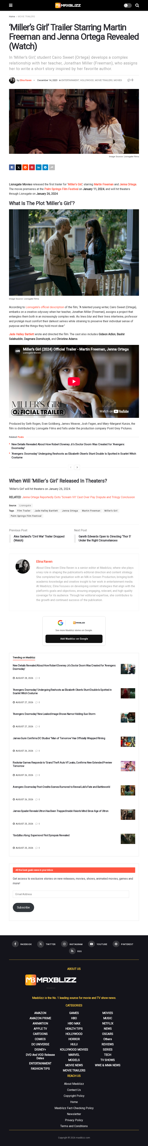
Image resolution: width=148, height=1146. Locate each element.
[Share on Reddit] (25, 167)
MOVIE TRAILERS (26, 16)
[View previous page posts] (70, 467)
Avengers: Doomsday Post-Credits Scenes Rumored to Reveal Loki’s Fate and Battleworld (61, 786)
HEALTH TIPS (74, 1028)
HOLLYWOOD (87, 80)
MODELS (74, 1060)
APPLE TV (40, 1028)
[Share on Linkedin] (39, 167)
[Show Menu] (10, 5)
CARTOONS (40, 1034)
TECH (107, 1054)
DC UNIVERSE (40, 1044)
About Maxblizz (74, 1083)
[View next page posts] (77, 467)
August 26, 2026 (24, 751)
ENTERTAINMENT (70, 80)
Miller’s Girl (75, 184)
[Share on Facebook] (12, 167)
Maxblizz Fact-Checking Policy (74, 1108)
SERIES (107, 1049)
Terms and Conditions (74, 1126)
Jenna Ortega (127, 184)
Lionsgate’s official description (45, 307)
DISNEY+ (40, 1049)
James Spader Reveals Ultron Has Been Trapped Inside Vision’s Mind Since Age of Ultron (60, 811)
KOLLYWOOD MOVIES (74, 1049)
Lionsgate (25, 505)
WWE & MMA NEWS (107, 1065)
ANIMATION (40, 1023)
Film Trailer (24, 511)
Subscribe (23, 907)
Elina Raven (26, 80)
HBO (74, 1018)
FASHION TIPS (40, 1068)
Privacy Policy (74, 1120)
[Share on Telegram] (45, 167)
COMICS (40, 1039)
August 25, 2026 (24, 824)
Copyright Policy (74, 1096)
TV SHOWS (108, 1060)
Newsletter (74, 1114)
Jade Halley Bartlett (21, 334)
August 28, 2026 (24, 678)
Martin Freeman (104, 184)
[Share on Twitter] (18, 167)
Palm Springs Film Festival (61, 189)
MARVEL (74, 1054)
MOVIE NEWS (74, 1065)
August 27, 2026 (24, 702)
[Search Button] (137, 5)
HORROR (74, 1039)
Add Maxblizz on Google (74, 638)
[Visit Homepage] (68, 5)
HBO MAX (74, 1023)
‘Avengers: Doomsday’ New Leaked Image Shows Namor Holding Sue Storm (54, 713)
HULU (74, 1044)
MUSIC (107, 1018)
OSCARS (107, 1034)
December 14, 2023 (47, 80)
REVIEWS (108, 1044)
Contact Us (74, 1090)
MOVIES (118, 80)
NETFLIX (107, 1023)
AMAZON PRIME (40, 1018)
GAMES (74, 1013)
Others (107, 1039)
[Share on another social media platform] (52, 167)
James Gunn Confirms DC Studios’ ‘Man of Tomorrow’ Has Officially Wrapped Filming (59, 738)
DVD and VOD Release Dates (40, 1056)
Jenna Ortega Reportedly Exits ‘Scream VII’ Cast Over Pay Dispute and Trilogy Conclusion (78, 497)
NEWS (108, 1028)
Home (12, 16)
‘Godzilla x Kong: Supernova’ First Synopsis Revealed (41, 835)
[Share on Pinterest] (32, 167)
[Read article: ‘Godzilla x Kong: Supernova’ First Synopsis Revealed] (128, 839)
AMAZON (40, 1013)
